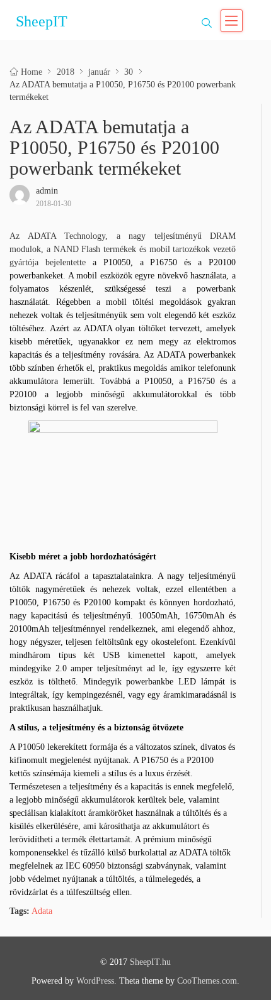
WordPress (95, 981)
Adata (42, 911)
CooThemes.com (207, 981)
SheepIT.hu (150, 962)
